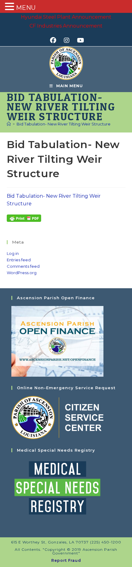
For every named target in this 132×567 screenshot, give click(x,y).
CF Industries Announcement (66, 26)
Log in (13, 253)
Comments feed (23, 266)
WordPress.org (22, 272)
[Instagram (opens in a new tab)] (68, 40)
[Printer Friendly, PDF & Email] (24, 218)
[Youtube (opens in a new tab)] (79, 40)
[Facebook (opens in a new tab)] (55, 40)
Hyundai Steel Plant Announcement (66, 17)
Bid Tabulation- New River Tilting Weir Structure (64, 123)
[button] (10, 7)
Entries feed (19, 259)
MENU (26, 7)
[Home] (9, 123)
